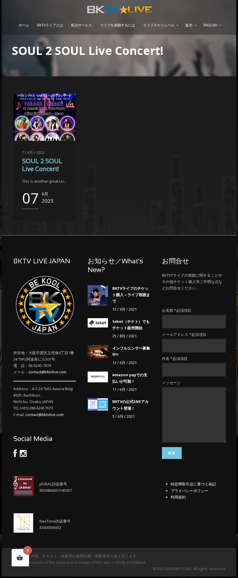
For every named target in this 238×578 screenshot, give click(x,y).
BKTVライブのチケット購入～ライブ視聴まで (131, 295)
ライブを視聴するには (117, 25)
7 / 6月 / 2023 (33, 152)
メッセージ (171, 382)
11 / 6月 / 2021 (124, 389)
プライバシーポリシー (189, 490)
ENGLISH (210, 25)
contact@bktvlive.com (47, 371)
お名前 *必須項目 (176, 310)
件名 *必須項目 (174, 358)
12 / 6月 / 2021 (124, 362)
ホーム (24, 25)
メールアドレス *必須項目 (184, 334)
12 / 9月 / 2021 (124, 309)
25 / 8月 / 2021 (124, 335)
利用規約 (178, 497)
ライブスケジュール (158, 25)
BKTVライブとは (50, 25)
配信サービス (81, 25)
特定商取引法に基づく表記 (193, 484)
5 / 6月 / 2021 (123, 416)
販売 (188, 25)
